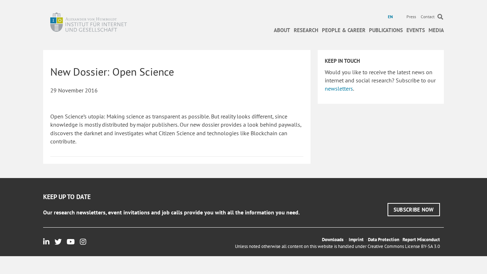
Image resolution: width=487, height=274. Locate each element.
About (282, 30)
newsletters (339, 88)
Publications (386, 30)
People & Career (343, 30)
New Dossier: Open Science (112, 71)
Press (411, 16)
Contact (428, 16)
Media (436, 30)
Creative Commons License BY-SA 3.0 (404, 246)
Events (415, 30)
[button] (414, 209)
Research (306, 30)
